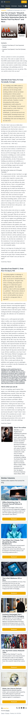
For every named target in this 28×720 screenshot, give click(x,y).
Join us (24, 1)
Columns (7, 6)
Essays (20, 6)
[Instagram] (19, 708)
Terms (2, 713)
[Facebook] (24, 708)
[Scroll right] (26, 6)
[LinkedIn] (21, 708)
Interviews (14, 6)
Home (2, 6)
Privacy (7, 713)
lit (7, 2)
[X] (17, 708)
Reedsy (8, 710)
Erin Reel (9, 39)
